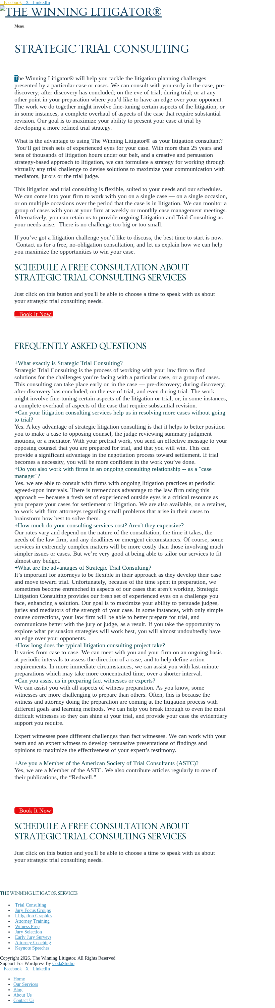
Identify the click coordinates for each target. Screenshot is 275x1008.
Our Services (25, 984)
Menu (19, 26)
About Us (22, 995)
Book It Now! (36, 314)
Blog (17, 989)
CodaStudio (63, 963)
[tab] (68, 363)
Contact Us (23, 1000)
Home (19, 978)
